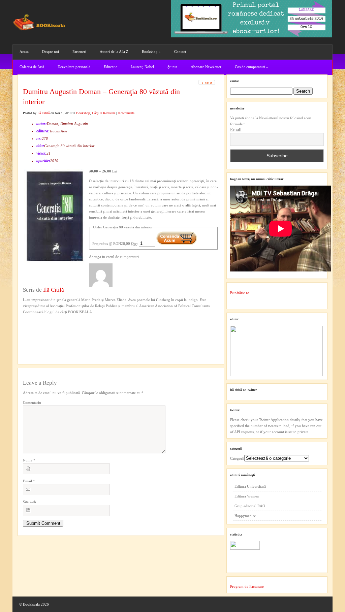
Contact (180, 52)
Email (29, 481)
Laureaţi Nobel (142, 67)
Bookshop (151, 52)
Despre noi (50, 52)
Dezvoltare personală (74, 67)
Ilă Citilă (43, 113)
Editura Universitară (250, 486)
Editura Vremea (246, 496)
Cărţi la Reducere (103, 113)
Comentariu (32, 402)
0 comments (126, 113)
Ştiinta (172, 67)
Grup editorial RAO (249, 506)
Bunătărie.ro (239, 293)
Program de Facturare (247, 586)
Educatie (110, 67)
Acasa (24, 52)
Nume (29, 460)
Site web (29, 502)
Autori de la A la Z (114, 52)
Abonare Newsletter (206, 67)
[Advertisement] (59, 329)
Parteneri (79, 52)
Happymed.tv (245, 516)
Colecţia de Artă (32, 67)
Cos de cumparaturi (251, 67)
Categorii (237, 458)
